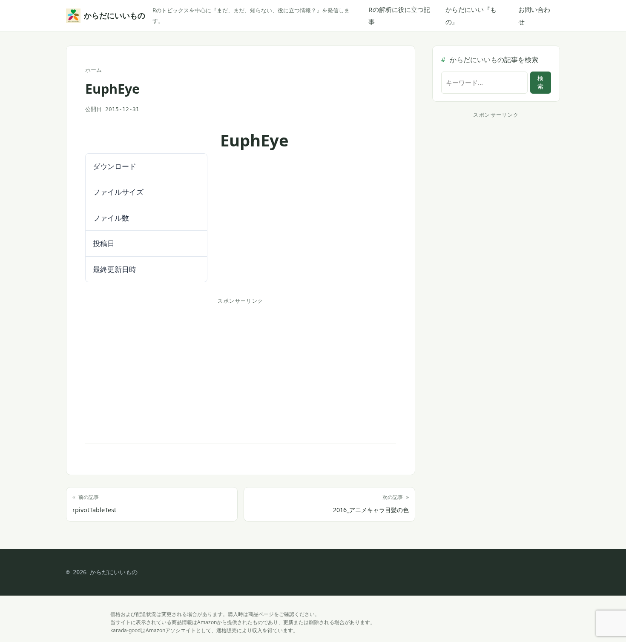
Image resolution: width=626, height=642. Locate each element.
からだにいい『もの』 (471, 15)
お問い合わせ (534, 15)
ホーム (93, 70)
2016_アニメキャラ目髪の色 (371, 504)
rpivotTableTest (94, 504)
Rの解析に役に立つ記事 (399, 15)
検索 (540, 82)
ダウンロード (112, 138)
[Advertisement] (240, 367)
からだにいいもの (113, 15)
